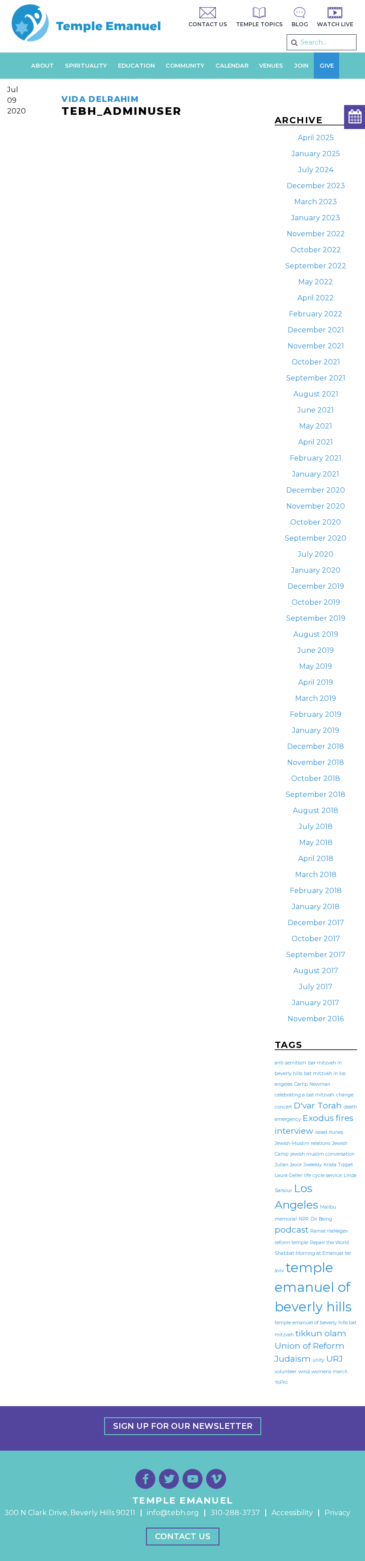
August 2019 (315, 634)
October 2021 (316, 362)
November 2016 (316, 1019)
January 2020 (316, 570)
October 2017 (316, 938)
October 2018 (315, 778)
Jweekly (313, 1165)
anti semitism (290, 1063)
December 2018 (315, 746)
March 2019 (315, 698)
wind (304, 1372)
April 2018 (315, 858)
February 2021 (315, 458)
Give (327, 65)
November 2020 (315, 506)
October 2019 (316, 602)
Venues (271, 65)
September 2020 (315, 538)
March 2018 (316, 874)
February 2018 (316, 890)
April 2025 (316, 137)
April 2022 (315, 298)
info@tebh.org (173, 1512)
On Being (321, 1219)
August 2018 (315, 810)
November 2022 (316, 234)
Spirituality (86, 65)
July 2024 (315, 170)
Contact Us (183, 1536)
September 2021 (315, 378)
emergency (288, 1119)
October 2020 (315, 522)
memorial (286, 1219)
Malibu (328, 1207)
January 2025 (316, 154)
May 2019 (315, 666)
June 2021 (315, 410)
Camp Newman (312, 1084)
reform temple (291, 1243)
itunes (336, 1132)
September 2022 (315, 266)
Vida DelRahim (100, 99)
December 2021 (316, 330)
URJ (334, 1359)
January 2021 (315, 474)
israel (321, 1132)
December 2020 (315, 490)
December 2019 (316, 586)
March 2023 (315, 202)
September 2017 (315, 954)
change (344, 1095)
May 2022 (315, 282)
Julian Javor (288, 1165)
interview (294, 1131)
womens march (330, 1372)
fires (344, 1118)
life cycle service (323, 1175)
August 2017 (315, 971)
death (350, 1107)
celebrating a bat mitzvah (304, 1095)
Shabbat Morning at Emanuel (309, 1253)
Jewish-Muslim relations (302, 1143)
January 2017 (315, 1003)
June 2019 (315, 650)
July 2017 (316, 987)
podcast (291, 1230)
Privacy (337, 1512)
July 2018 (316, 826)
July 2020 (315, 554)
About (42, 65)
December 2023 (316, 186)
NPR (304, 1219)
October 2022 (316, 250)
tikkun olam (321, 1333)
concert (283, 1107)
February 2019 (315, 714)
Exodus (318, 1118)
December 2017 (316, 922)
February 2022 (315, 314)
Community (185, 65)
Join (301, 65)
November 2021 (316, 346)
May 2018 (316, 842)
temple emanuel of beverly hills (313, 1287)
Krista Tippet (338, 1165)
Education (136, 65)
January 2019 (315, 730)
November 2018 (315, 762)
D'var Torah (318, 1105)
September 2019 (315, 618)
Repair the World (329, 1243)
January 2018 (316, 906)
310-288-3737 (235, 1512)
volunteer (285, 1372)
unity (318, 1360)
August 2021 (315, 394)
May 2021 (315, 426)
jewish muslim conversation (322, 1154)
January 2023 (315, 218)
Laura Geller (288, 1175)
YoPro (281, 1382)
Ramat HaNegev (329, 1231)
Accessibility (292, 1512)
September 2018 (315, 794)
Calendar (231, 65)
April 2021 (315, 442)
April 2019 (315, 682)
